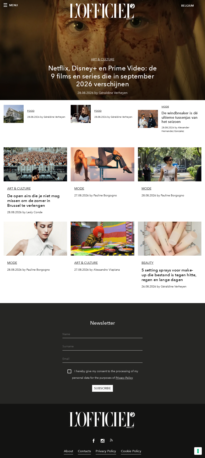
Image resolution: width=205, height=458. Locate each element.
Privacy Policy (124, 378)
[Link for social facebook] (94, 442)
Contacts (84, 451)
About (68, 451)
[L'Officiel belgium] (102, 11)
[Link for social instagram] (102, 442)
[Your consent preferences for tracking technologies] (198, 451)
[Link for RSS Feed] (111, 441)
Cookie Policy (131, 451)
